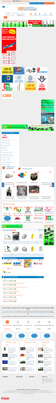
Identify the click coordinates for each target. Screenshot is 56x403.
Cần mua (35, 15)
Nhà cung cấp (45, 15)
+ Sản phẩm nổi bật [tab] (26, 168)
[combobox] (24, 15)
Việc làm (31, 15)
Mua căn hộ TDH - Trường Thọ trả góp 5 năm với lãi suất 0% (48, 368)
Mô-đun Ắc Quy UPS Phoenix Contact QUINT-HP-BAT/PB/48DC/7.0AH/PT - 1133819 (41, 255)
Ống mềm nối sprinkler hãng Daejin (10, 299)
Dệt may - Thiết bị (6, 164)
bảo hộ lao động (7, 312)
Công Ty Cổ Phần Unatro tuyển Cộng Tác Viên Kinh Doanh (15, 287)
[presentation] (3, 185)
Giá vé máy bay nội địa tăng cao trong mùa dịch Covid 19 (30, 348)
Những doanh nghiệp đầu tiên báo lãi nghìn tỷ (30, 368)
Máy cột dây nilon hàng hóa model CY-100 (22, 197)
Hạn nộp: (6, 280)
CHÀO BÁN (19, 376)
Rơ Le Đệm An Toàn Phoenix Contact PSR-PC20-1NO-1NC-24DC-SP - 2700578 (33, 242)
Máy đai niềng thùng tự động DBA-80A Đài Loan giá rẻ (46, 197)
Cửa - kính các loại (6, 157)
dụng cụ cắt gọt (22, 312)
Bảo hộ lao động (6, 142)
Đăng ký (41, 3)
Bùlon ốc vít (5, 147)
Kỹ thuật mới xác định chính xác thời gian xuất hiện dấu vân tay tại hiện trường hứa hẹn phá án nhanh (12, 362)
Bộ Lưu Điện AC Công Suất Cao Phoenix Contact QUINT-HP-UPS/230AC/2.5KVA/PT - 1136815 (41, 242)
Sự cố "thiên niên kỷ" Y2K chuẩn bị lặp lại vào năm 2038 (12, 355)
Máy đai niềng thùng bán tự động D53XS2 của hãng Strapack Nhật (34, 197)
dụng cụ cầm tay (15, 312)
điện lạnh (33, 312)
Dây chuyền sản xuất (7, 162)
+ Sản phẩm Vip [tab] (9, 168)
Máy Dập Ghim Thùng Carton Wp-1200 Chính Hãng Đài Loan (46, 183)
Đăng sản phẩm (49, 3)
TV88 (5, 279)
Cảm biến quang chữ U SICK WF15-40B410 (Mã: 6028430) (8, 255)
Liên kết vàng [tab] (6, 65)
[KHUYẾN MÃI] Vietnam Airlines (29, 355)
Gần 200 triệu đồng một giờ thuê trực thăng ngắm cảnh (30, 362)
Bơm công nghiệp (6, 145)
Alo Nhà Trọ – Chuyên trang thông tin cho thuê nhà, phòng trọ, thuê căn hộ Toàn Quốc (48, 348)
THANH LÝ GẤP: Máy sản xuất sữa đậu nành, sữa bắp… (12, 348)
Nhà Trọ (22, 395)
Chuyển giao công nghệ (7, 155)
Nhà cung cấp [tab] (16, 12)
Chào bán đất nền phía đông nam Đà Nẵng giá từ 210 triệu (48, 362)
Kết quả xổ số (33, 395)
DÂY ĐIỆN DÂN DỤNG (22, 182)
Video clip (51, 15)
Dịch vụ (39, 15)
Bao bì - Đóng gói (6, 140)
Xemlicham (26, 395)
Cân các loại (5, 150)
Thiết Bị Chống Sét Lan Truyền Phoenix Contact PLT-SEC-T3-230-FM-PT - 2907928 (24, 255)
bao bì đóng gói (46, 312)
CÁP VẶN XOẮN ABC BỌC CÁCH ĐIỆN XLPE (9, 197)
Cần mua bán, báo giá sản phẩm (10, 311)
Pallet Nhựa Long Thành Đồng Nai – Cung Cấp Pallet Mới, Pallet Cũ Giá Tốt (16, 242)
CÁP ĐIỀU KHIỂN (34, 182)
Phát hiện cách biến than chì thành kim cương (12, 368)
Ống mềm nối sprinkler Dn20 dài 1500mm (12, 291)
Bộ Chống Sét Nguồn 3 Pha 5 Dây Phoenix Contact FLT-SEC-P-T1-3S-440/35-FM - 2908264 (24, 242)
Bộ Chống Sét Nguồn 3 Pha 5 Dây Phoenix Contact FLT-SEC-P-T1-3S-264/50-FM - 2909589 (16, 255)
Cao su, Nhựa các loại (7, 152)
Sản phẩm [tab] (8, 12)
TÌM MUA (31, 376)
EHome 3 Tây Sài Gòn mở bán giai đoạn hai (47, 355)
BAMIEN (5, 376)
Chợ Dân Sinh (51, 316)
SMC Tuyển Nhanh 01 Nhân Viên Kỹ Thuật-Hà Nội (13, 283)
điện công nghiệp (39, 312)
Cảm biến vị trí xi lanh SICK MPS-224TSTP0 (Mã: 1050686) (8, 242)
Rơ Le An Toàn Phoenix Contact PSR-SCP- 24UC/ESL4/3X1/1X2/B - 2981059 (33, 255)
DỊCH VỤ (44, 376)
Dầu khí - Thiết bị (6, 159)
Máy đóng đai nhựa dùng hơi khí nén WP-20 (9, 183)
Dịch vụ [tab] (22, 12)
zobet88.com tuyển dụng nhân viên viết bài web (13, 295)
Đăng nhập (33, 3)
